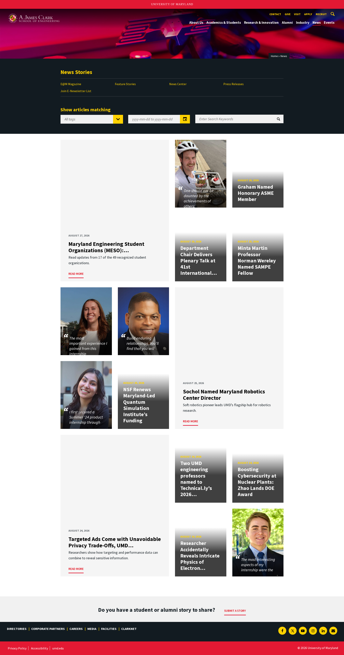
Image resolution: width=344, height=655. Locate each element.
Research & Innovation (261, 22)
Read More (76, 274)
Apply (308, 14)
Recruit (321, 14)
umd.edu (58, 648)
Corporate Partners (48, 629)
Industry (302, 22)
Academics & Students (223, 22)
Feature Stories (125, 84)
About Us (196, 22)
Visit (297, 14)
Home (274, 56)
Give (287, 14)
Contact (275, 14)
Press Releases (233, 84)
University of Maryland (172, 4)
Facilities (108, 629)
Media (91, 629)
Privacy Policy (17, 648)
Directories (16, 629)
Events (329, 22)
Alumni (287, 22)
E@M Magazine (71, 84)
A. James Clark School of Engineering (34, 12)
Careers (76, 629)
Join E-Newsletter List (76, 91)
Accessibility (39, 648)
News (317, 22)
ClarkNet (129, 629)
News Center (178, 84)
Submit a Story (235, 611)
